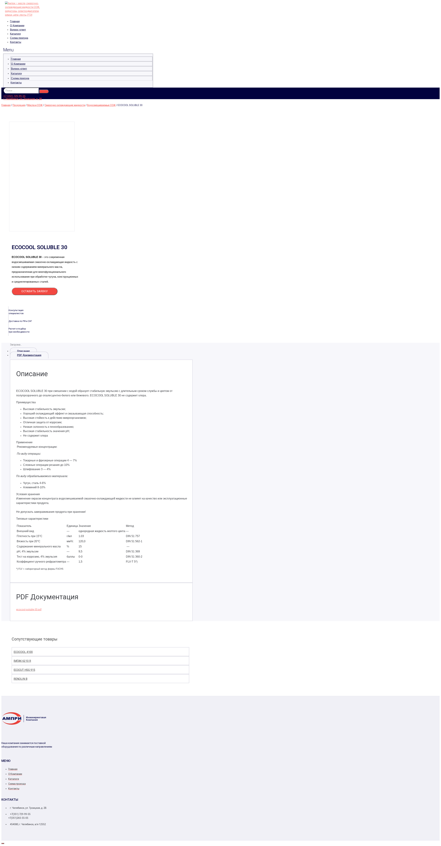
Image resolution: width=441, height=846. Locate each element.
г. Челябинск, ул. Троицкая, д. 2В (22, 98)
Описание (23, 351)
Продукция (19, 105)
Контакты (15, 42)
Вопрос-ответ (18, 29)
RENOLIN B (20, 678)
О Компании (17, 25)
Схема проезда (19, 37)
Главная (15, 21)
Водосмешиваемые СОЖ (101, 105)
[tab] (101, 351)
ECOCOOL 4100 (23, 652)
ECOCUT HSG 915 (24, 670)
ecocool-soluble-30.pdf (29, 609)
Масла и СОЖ (35, 105)
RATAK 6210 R (22, 661)
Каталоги (15, 33)
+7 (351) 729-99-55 (14, 96)
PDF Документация (29, 355)
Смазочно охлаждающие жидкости (65, 105)
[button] (78, 50)
